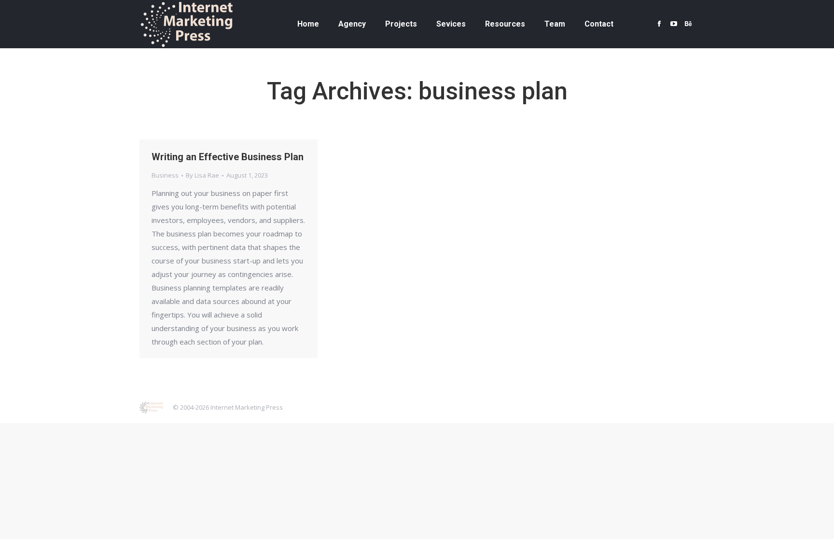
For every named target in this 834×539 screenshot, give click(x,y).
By (202, 175)
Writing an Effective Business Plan (228, 157)
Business (165, 175)
